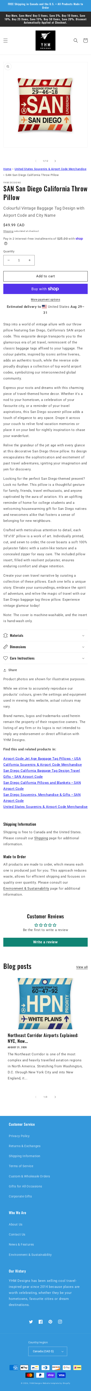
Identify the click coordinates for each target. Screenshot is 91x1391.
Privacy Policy (19, 1136)
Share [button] (12, 670)
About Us (16, 1224)
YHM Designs (35, 1383)
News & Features (21, 1244)
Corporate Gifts (20, 1196)
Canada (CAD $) (43, 1351)
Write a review (45, 942)
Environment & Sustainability (26, 888)
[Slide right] (55, 161)
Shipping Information (24, 1156)
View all (82, 967)
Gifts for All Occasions (25, 1186)
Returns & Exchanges (24, 1146)
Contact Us (17, 1234)
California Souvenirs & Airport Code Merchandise (42, 765)
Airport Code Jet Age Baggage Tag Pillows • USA (42, 759)
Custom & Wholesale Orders (29, 1176)
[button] (5, 40)
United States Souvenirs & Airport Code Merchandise (45, 807)
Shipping (8, 231)
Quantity (8, 251)
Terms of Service (21, 1166)
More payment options (45, 299)
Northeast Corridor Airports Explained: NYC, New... (43, 1038)
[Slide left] (36, 161)
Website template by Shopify (56, 1383)
